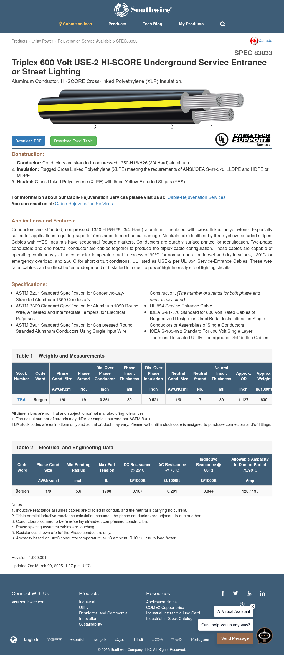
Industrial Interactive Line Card (173, 613)
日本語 (157, 639)
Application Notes (161, 601)
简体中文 (54, 639)
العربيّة (120, 639)
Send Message (235, 638)
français (99, 639)
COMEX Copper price (165, 607)
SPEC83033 (127, 41)
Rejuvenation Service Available (85, 41)
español (77, 639)
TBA (21, 399)
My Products (191, 24)
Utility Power (42, 41)
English (31, 639)
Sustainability (90, 624)
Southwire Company (127, 649)
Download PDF (28, 141)
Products (19, 41)
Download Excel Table (73, 141)
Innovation (88, 618)
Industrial (87, 601)
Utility (83, 607)
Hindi (138, 639)
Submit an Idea (77, 24)
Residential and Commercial (103, 613)
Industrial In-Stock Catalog (169, 618)
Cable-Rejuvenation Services (196, 197)
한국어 (177, 639)
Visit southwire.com (28, 601)
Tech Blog (152, 24)
